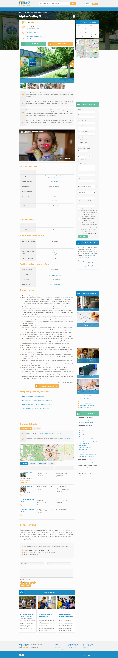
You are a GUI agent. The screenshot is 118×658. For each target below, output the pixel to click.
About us (57, 646)
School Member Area (88, 644)
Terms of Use (87, 656)
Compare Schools (72, 647)
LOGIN (88, 4)
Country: (80, 184)
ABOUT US (90, 9)
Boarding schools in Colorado (86, 470)
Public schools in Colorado (85, 468)
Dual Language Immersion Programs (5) (88, 441)
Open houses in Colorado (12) (86, 462)
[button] (47, 451)
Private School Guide (73, 646)
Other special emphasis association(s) (54, 176)
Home (56, 644)
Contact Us (70, 649)
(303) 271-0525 (32, 32)
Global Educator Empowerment (87, 401)
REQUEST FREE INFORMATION (49, 386)
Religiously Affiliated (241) (85, 452)
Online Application (55, 284)
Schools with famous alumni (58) (86, 456)
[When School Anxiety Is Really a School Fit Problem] (47, 603)
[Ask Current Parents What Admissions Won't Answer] (27, 603)
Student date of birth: (83, 132)
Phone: (79, 204)
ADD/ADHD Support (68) (85, 448)
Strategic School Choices (86, 399)
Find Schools (58, 647)
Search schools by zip (84, 420)
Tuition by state (82, 476)
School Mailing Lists (88, 646)
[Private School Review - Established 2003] (24, 3)
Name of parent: (82, 115)
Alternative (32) (82, 445)
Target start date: (82, 154)
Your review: (23, 567)
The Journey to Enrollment (86, 407)
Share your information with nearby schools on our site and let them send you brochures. (89, 212)
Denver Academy (30, 440)
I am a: (21, 561)
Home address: (81, 173)
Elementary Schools (42, 463)
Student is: (80, 137)
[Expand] (22, 451)
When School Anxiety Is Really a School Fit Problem (45, 616)
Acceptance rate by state (85, 478)
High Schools (32, 463)
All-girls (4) (81, 430)
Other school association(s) (55, 178)
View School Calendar (55, 201)
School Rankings (59, 649)
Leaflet (65, 460)
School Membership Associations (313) (88, 454)
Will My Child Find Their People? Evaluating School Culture (66, 616)
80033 (37, 28)
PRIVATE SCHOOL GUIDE (70, 9)
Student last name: (83, 126)
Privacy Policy (95, 656)
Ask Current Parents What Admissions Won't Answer (27, 615)
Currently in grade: (82, 142)
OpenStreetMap (70, 460)
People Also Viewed (26, 428)
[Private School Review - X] (20, 655)
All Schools (24, 463)
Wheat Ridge (30, 28)
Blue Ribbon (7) (82, 428)
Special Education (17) (84, 443)
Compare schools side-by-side (86, 422)
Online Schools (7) (83, 450)
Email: (79, 109)
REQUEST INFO (36, 44)
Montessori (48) (82, 434)
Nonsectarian (54, 182)
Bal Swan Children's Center (59, 440)
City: (79, 178)
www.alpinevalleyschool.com (34, 36)
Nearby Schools (37, 428)
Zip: (79, 196)
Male (80, 140)
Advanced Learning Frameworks (87, 405)
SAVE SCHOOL (62, 44)
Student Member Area (73, 644)
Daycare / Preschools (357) (85, 437)
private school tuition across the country (86, 257)
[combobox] (53, 3)
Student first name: (83, 120)
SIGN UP (95, 4)
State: (79, 190)
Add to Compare (26, 480)
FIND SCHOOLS (29, 9)
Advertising (85, 647)
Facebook (22, 655)
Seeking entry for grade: (84, 148)
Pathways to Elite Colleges (86, 403)
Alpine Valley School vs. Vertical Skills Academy (50, 433)
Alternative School (55, 172)
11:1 (58, 247)
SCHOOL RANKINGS (48, 9)
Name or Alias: (50, 561)
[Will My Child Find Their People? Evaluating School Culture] (66, 603)
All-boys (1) (81, 432)
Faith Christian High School (43, 440)
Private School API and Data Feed (91, 649)
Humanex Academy (66, 438)
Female (85, 140)
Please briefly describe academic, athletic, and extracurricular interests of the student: (87, 162)
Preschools (51, 463)
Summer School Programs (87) (86, 439)
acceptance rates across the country (87, 266)
